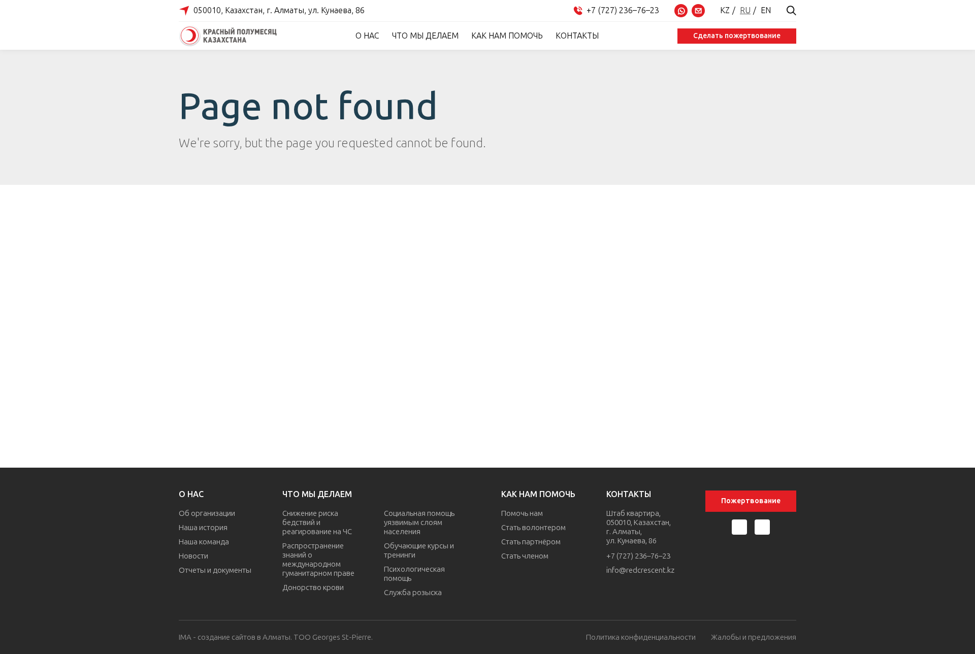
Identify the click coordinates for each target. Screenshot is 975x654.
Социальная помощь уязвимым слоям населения (419, 522)
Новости (193, 556)
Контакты (577, 36)
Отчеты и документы (215, 570)
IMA (185, 637)
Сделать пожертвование (737, 35)
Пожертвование (751, 501)
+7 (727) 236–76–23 (638, 556)
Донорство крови (313, 587)
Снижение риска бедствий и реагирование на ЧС (317, 522)
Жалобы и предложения (753, 637)
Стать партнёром (531, 541)
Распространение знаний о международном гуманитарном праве (318, 559)
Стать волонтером (533, 527)
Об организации (207, 513)
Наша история (203, 527)
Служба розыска (413, 592)
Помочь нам (522, 513)
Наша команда (204, 541)
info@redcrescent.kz (640, 570)
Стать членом (524, 556)
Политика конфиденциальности (641, 637)
